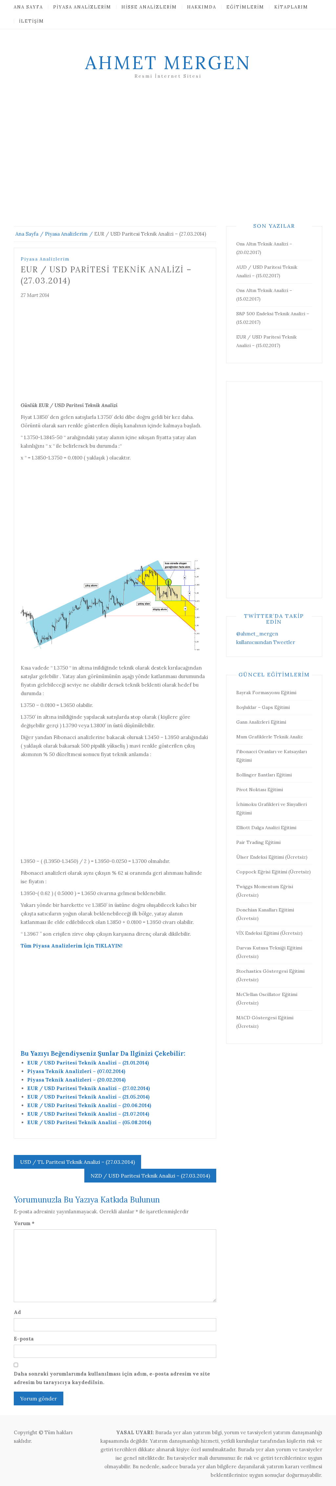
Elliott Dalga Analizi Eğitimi (266, 828)
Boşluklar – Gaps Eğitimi (263, 707)
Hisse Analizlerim (149, 7)
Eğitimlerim (245, 7)
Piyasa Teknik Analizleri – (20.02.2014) (76, 1080)
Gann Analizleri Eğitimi (261, 722)
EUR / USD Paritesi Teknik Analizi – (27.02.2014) (88, 1088)
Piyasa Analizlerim (82, 7)
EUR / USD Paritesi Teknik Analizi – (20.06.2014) (89, 1105)
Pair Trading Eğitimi (258, 842)
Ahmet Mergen (168, 62)
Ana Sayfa (28, 7)
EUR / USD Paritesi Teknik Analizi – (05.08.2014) (89, 1122)
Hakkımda (201, 7)
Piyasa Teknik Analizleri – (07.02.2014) (76, 1071)
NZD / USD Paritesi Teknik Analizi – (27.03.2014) (150, 1175)
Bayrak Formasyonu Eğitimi (266, 692)
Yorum (24, 1223)
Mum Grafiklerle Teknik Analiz (269, 737)
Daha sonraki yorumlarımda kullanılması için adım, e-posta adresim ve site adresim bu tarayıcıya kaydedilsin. (112, 1378)
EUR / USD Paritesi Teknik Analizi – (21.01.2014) (88, 1063)
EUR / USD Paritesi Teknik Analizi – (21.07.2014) (88, 1114)
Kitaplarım (291, 7)
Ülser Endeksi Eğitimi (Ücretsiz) (271, 857)
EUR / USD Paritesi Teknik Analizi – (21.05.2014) (88, 1097)
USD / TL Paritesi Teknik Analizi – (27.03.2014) (77, 1162)
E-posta (24, 1339)
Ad (17, 1312)
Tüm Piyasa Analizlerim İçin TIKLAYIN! (71, 946)
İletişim (31, 21)
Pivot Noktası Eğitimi (259, 789)
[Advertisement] (168, 160)
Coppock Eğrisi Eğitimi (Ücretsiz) (273, 872)
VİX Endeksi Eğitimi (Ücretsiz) (269, 933)
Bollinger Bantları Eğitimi (264, 775)
